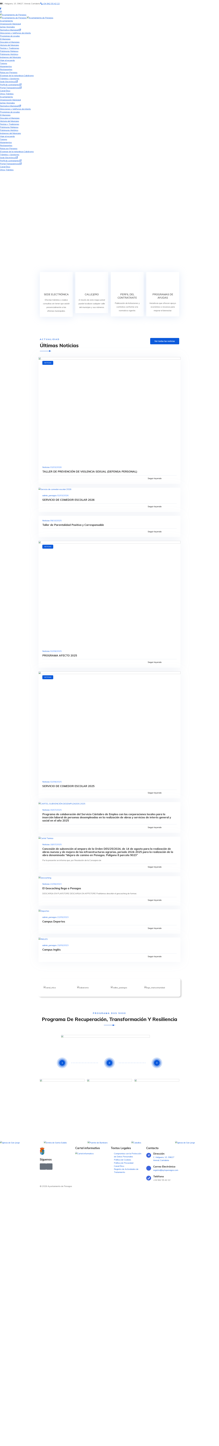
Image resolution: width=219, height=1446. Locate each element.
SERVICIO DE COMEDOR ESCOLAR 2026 (68, 499)
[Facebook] (0, 8)
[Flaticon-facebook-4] (43, 1166)
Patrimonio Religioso (9, 51)
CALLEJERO (92, 294)
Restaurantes (6, 69)
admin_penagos (49, 495)
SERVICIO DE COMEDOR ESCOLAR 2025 (68, 786)
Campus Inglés (51, 949)
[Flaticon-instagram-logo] (49, 1166)
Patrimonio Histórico (9, 54)
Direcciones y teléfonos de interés (15, 33)
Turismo (3, 63)
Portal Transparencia (10, 87)
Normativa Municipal (9, 30)
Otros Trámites (7, 93)
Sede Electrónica (8, 81)
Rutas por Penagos (8, 72)
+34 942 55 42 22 (51, 3)
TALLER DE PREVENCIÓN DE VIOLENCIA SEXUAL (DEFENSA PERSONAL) (89, 471)
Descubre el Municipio (10, 42)
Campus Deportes (53, 921)
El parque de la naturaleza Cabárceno (17, 75)
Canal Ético (5, 90)
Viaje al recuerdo (7, 60)
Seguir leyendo (155, 478)
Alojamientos (6, 66)
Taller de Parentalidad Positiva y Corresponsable (73, 524)
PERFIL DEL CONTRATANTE (127, 296)
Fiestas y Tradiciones (9, 48)
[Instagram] (1, 11)
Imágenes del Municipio (10, 57)
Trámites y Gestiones (9, 78)
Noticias (47, 363)
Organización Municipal (10, 24)
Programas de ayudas (10, 36)
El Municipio (5, 39)
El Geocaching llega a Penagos (61, 888)
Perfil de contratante (9, 84)
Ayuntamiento (6, 21)
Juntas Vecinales (7, 27)
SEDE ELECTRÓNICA (56, 294)
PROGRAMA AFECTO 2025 (59, 655)
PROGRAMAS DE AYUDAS (162, 296)
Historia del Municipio (9, 45)
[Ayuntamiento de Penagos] (13, 14)
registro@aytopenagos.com (165, 1170)
